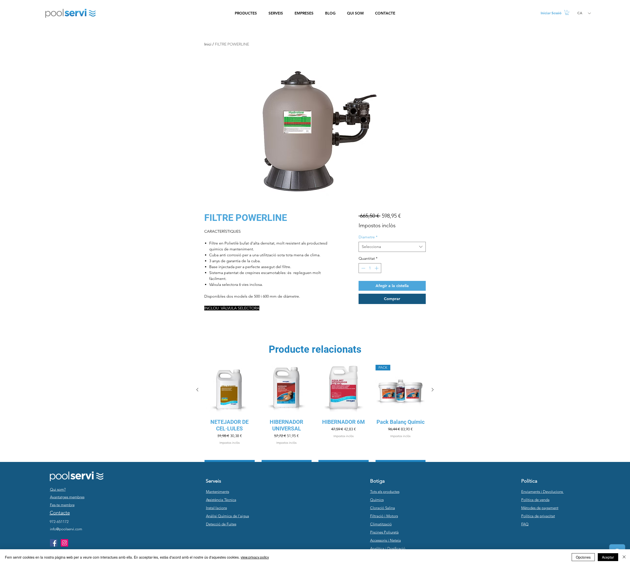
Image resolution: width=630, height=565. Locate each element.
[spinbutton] (370, 268)
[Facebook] (53, 543)
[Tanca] (624, 557)
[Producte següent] (433, 390)
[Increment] (377, 268)
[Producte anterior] (197, 390)
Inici (207, 44)
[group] (315, 417)
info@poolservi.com (66, 529)
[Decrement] (362, 268)
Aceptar (608, 557)
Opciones (583, 557)
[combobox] (392, 247)
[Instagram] (64, 543)
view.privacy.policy (255, 557)
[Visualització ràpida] (230, 390)
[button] (246, 13)
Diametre (368, 237)
